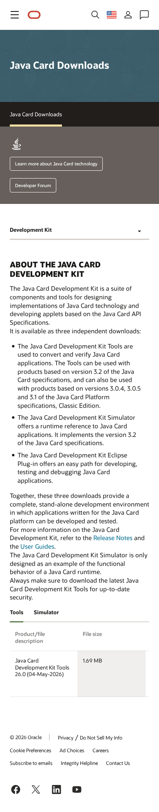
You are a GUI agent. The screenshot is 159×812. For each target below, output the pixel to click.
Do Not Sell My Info (101, 737)
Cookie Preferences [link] (30, 750)
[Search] (95, 15)
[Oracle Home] (34, 15)
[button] (15, 15)
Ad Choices (72, 750)
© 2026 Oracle (26, 737)
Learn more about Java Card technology (56, 164)
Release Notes (112, 538)
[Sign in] (128, 15)
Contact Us (118, 763)
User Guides (37, 546)
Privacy (65, 737)
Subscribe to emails (31, 763)
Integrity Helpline (79, 763)
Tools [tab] (16, 612)
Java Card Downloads (36, 114)
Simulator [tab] (46, 612)
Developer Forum (33, 185)
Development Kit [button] (31, 229)
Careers (101, 750)
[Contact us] (144, 15)
